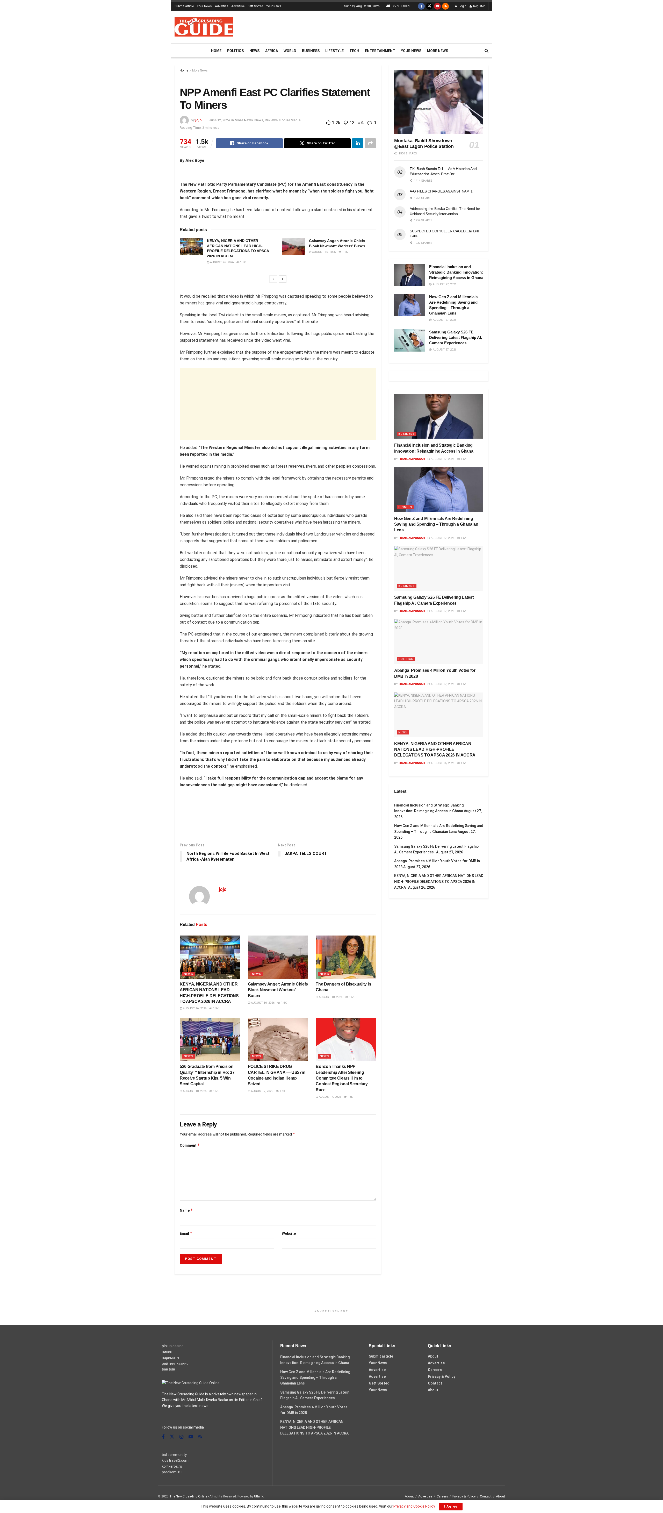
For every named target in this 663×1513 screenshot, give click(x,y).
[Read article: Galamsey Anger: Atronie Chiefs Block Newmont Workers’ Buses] (293, 246)
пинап (167, 1352)
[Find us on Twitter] (429, 6)
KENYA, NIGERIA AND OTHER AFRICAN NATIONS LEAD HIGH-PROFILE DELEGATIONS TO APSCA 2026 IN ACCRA (435, 749)
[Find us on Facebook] (421, 6)
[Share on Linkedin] (357, 143)
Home (216, 51)
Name (186, 1210)
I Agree (450, 1506)
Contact (435, 1383)
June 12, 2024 (219, 120)
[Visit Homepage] (204, 27)
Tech (354, 51)
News (254, 51)
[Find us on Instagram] (181, 1437)
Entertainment (380, 51)
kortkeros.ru (172, 1466)
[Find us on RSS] (445, 6)
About (433, 1356)
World (290, 51)
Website (289, 1233)
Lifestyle (334, 51)
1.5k (242, 262)
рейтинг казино (175, 1363)
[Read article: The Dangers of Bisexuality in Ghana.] (346, 957)
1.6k (344, 252)
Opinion (405, 507)
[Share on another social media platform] (370, 143)
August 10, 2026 (323, 252)
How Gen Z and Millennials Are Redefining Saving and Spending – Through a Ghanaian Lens (436, 524)
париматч (170, 1357)
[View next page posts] (282, 279)
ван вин (168, 1369)
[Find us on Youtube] (437, 6)
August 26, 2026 (221, 262)
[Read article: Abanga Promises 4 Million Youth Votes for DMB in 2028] (438, 641)
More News (437, 51)
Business (311, 51)
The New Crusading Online (188, 1496)
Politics (235, 51)
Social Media (290, 120)
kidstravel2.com (175, 1460)
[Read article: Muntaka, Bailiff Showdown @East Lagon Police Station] (438, 102)
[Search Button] (486, 50)
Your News (204, 6)
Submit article (184, 6)
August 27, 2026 (442, 459)
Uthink (258, 1496)
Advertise (221, 6)
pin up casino (173, 1346)
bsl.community (174, 1455)
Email (186, 1233)
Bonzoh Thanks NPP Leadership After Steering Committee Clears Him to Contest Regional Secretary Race (342, 1078)
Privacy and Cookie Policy (414, 1506)
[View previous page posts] (273, 279)
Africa (271, 51)
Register (478, 6)
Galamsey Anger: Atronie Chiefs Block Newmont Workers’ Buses (278, 990)
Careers (435, 1370)
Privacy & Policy (441, 1376)
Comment (190, 1145)
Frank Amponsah (412, 459)
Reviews (271, 120)
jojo (198, 120)
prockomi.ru (172, 1472)
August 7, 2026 (261, 1091)
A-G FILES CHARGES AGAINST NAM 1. (441, 191)
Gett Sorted (255, 6)
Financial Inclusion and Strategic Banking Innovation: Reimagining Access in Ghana (456, 272)
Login (462, 6)
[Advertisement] (394, 26)
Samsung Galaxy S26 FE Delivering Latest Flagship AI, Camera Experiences (455, 337)
